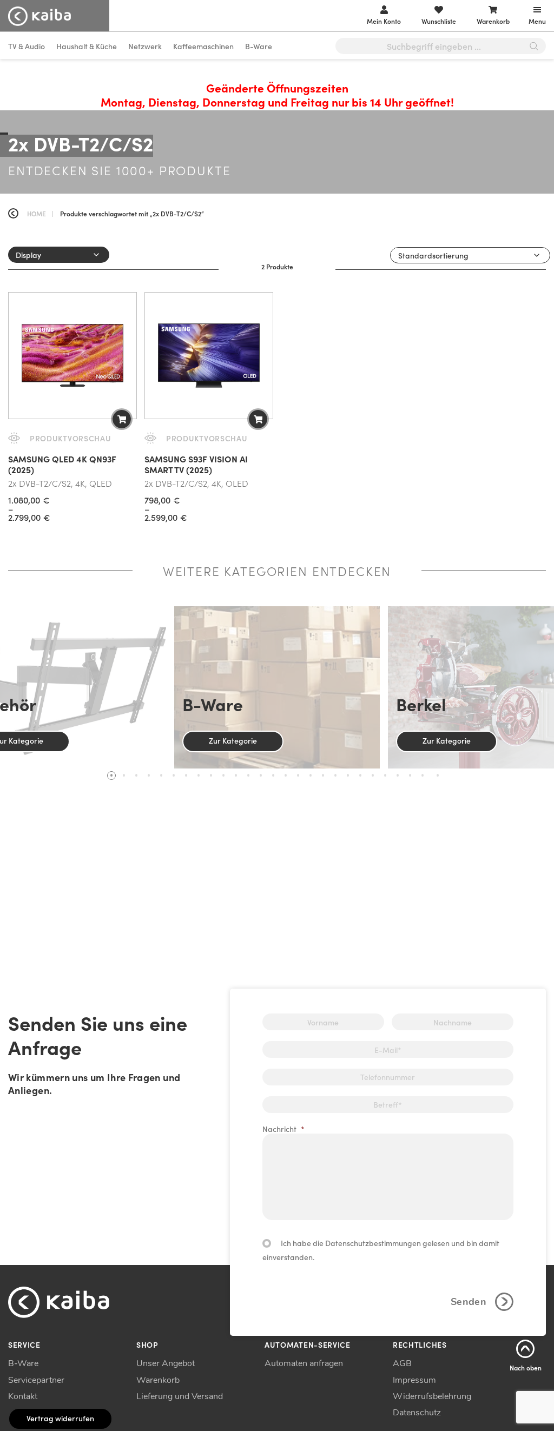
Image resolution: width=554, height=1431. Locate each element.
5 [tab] (161, 775)
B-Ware (258, 46)
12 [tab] (248, 775)
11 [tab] (236, 775)
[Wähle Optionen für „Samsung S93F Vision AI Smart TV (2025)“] (258, 419)
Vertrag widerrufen (60, 1418)
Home (36, 213)
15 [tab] (285, 775)
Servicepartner (36, 1380)
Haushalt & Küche (86, 46)
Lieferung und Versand (179, 1396)
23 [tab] (385, 775)
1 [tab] (111, 775)
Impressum (414, 1380)
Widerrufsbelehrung (432, 1396)
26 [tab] (422, 775)
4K (80, 483)
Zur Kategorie (233, 740)
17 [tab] (310, 775)
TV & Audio (26, 46)
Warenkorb (158, 1380)
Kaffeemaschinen (203, 46)
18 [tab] (323, 775)
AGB (402, 1363)
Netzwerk (145, 46)
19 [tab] (335, 775)
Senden (468, 1301)
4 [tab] (148, 775)
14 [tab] (273, 775)
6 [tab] (173, 775)
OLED (237, 483)
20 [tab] (348, 775)
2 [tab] (124, 775)
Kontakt (22, 1396)
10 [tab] (223, 775)
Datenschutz (417, 1413)
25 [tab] (410, 775)
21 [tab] (360, 775)
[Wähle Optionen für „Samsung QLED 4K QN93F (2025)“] (122, 419)
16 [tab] (298, 775)
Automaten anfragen (304, 1363)
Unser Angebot (165, 1363)
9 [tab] (211, 775)
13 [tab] (260, 775)
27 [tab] (437, 775)
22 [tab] (372, 775)
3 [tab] (136, 775)
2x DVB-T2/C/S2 (39, 483)
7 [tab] (186, 775)
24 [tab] (397, 775)
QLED (100, 483)
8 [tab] (198, 775)
